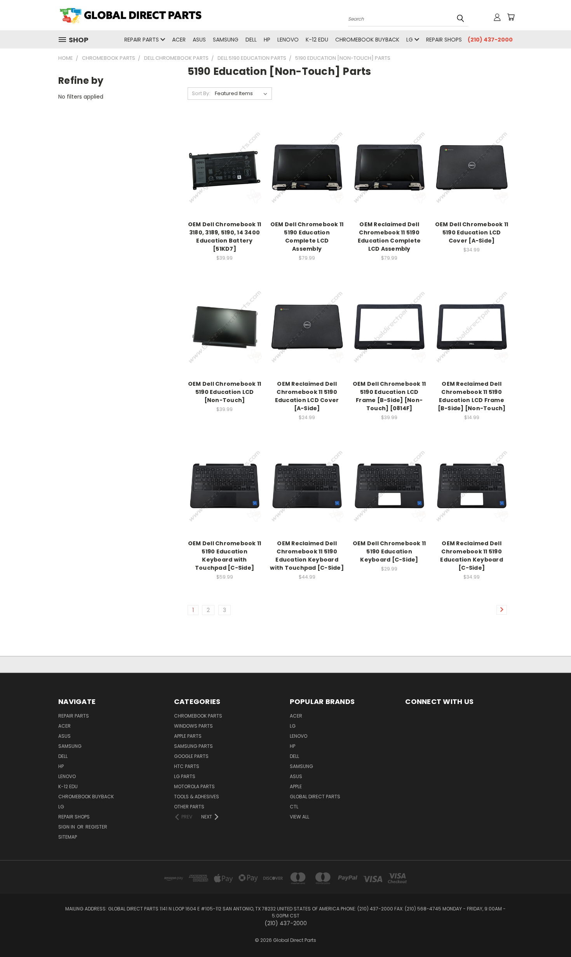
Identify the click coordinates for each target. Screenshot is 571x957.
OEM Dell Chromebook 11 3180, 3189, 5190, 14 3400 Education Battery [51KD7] (224, 236)
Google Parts (191, 756)
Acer (179, 39)
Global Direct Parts (315, 796)
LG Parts (184, 776)
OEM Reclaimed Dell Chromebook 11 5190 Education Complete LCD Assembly (389, 236)
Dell (251, 39)
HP (267, 39)
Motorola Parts (194, 786)
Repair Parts (142, 39)
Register (96, 827)
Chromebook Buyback (367, 39)
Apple (296, 786)
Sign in (67, 827)
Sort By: (201, 93)
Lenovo (288, 39)
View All (299, 816)
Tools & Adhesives (196, 796)
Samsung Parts (193, 746)
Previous (550, 932)
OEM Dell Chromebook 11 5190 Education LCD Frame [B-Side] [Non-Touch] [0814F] (389, 396)
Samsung (225, 39)
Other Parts (189, 806)
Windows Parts (193, 726)
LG (410, 39)
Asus (199, 39)
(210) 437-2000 (490, 39)
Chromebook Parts (198, 716)
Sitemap (67, 837)
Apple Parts (188, 736)
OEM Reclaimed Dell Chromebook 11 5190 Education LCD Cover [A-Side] (307, 396)
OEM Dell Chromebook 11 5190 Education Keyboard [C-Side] (389, 551)
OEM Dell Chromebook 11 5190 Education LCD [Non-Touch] (224, 392)
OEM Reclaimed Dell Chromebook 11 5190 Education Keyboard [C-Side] (471, 555)
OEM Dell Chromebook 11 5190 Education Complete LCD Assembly (307, 236)
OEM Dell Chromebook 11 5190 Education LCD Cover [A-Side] (471, 232)
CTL (294, 806)
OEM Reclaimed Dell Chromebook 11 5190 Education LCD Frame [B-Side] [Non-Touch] (472, 396)
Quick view (224, 159)
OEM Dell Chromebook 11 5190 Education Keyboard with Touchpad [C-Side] (224, 555)
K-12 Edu (317, 39)
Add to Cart (224, 173)
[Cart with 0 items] (511, 17)
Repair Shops (444, 39)
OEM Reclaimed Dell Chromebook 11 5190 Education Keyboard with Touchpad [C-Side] (307, 555)
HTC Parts (186, 766)
